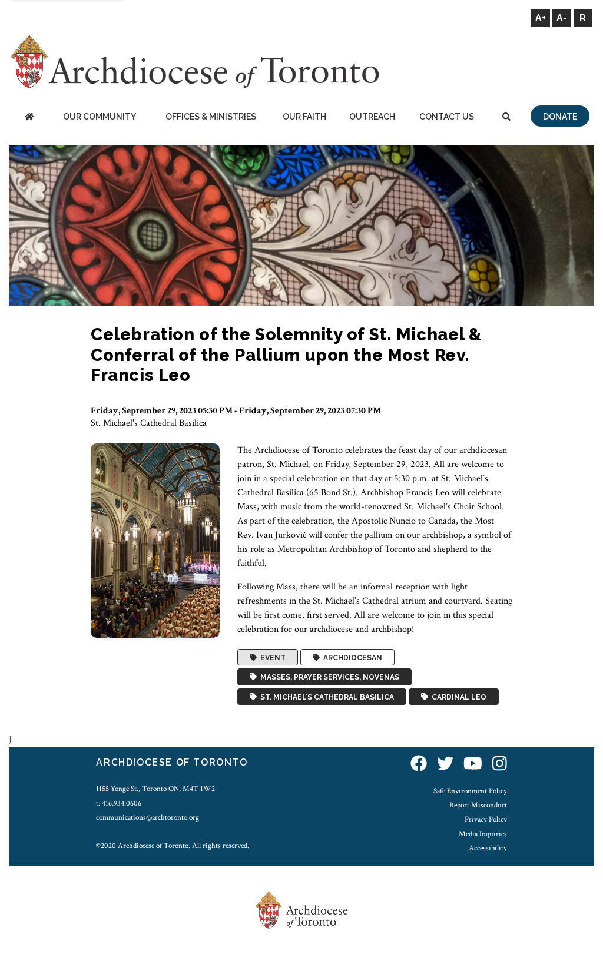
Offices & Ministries (210, 116)
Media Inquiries (483, 834)
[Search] (506, 117)
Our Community (99, 116)
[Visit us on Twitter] (445, 764)
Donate (560, 116)
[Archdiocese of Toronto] (194, 61)
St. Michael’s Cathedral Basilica (325, 697)
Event (271, 657)
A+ (540, 18)
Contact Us (446, 116)
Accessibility (488, 848)
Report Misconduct (478, 805)
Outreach (372, 116)
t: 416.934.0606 (118, 803)
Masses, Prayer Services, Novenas (328, 677)
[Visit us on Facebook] (418, 764)
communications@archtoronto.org (147, 817)
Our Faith (304, 116)
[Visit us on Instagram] (499, 764)
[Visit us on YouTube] (472, 764)
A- (561, 18)
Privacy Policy (486, 819)
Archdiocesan (351, 657)
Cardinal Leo (457, 697)
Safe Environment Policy (470, 791)
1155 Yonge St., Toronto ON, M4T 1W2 (155, 788)
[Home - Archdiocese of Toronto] (29, 117)
